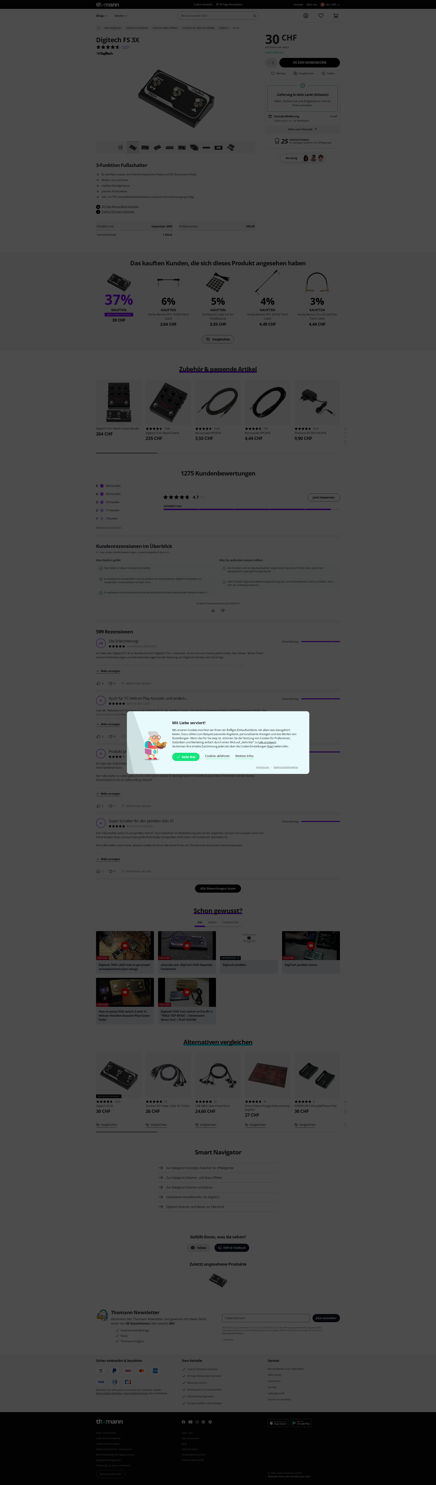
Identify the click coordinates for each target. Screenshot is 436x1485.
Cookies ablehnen (217, 756)
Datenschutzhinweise (286, 767)
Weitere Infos (244, 756)
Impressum (263, 767)
